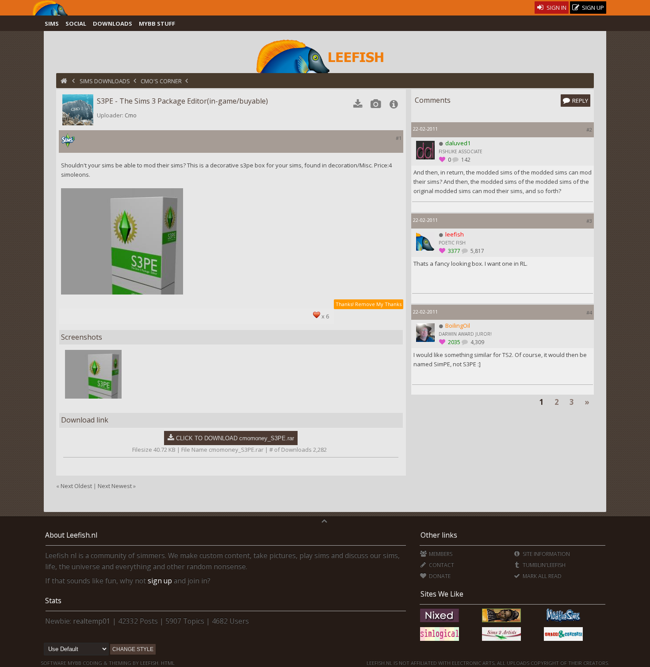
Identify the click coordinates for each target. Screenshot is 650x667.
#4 (589, 312)
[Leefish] (325, 55)
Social (75, 23)
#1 (398, 138)
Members (440, 554)
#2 (589, 129)
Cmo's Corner (161, 81)
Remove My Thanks (378, 304)
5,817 (476, 251)
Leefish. (150, 662)
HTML (167, 662)
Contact (441, 565)
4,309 (476, 342)
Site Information (545, 554)
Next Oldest (76, 486)
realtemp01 (92, 621)
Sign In (555, 8)
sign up (160, 581)
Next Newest (115, 486)
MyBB (74, 662)
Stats (53, 600)
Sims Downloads (105, 81)
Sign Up (592, 8)
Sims (52, 23)
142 (465, 159)
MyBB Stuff (157, 23)
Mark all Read (541, 576)
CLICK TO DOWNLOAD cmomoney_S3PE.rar (235, 438)
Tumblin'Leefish (543, 565)
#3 (589, 220)
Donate (439, 576)
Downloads (112, 23)
